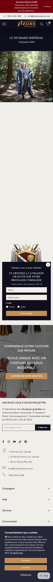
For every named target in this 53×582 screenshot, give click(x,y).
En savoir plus (16, 553)
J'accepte (25, 560)
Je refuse (26, 567)
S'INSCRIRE (26, 313)
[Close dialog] (48, 265)
